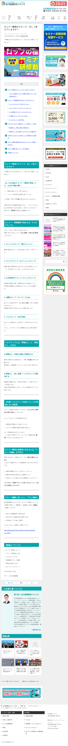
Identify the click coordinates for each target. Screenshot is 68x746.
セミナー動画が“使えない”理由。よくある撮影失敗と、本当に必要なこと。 (35, 671)
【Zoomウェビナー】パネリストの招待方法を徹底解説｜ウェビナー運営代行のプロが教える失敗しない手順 (59, 228)
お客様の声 (36, 17)
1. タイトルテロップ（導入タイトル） (19, 104)
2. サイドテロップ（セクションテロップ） (20, 108)
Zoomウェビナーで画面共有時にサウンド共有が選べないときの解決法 (59, 244)
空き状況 (65, 17)
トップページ (3, 17)
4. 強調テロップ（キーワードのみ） (18, 116)
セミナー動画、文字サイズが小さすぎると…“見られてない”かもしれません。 (12, 681)
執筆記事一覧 (37, 629)
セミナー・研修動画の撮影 (22, 36)
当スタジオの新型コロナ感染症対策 (34, 732)
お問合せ (5, 735)
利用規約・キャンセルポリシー (34, 723)
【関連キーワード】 (13, 152)
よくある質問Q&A (8, 723)
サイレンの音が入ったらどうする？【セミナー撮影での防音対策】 (34, 652)
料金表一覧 (10, 17)
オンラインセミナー (9, 36)
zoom (47, 177)
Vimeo (48, 169)
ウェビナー (49, 184)
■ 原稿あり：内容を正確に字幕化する (19, 127)
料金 (4, 727)
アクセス (59, 17)
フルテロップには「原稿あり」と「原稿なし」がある (22, 123)
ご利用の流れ (43, 17)
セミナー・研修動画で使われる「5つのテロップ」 (21, 100)
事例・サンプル (29, 17)
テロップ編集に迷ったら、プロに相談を (18, 148)
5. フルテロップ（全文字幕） (17, 120)
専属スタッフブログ (51, 203)
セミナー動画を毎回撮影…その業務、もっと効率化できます (21, 652)
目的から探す (19, 17)
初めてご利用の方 (7, 719)
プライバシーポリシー (31, 727)
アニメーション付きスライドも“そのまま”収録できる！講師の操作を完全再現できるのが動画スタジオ (59, 237)
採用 (47, 207)
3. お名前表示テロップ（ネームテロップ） (20, 112)
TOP (10, 706)
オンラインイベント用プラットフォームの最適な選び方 (7, 670)
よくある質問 (52, 17)
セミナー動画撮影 (14, 575)
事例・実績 (6, 716)
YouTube (48, 173)
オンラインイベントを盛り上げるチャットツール (7, 652)
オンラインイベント (51, 188)
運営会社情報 (29, 716)
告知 (47, 200)
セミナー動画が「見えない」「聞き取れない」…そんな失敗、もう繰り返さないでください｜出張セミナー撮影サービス (59, 253)
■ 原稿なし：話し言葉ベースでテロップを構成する (22, 131)
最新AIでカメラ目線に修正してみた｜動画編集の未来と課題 (21, 670)
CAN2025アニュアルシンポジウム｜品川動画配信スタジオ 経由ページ (59, 220)
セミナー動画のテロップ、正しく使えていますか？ (21, 89)
